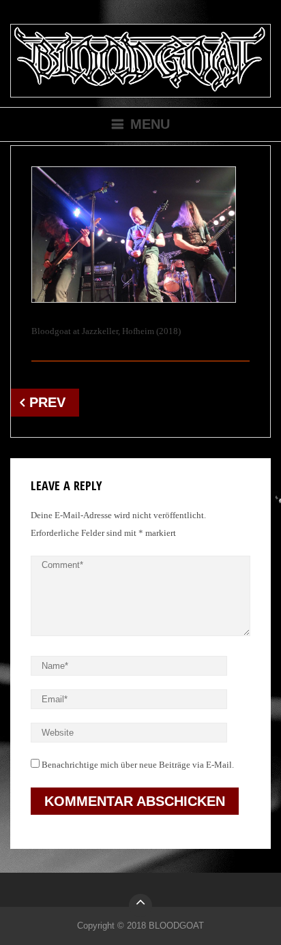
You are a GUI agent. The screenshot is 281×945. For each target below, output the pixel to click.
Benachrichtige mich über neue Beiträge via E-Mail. (138, 765)
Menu (150, 124)
